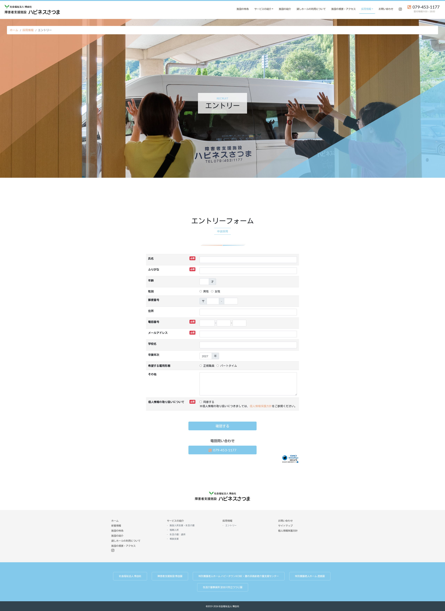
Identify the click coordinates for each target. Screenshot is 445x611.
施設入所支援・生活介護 (182, 525)
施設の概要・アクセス (343, 8)
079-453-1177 (426, 7)
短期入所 (213, 8)
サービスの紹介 (175, 520)
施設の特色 (243, 8)
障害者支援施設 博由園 (169, 576)
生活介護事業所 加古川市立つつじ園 (222, 587)
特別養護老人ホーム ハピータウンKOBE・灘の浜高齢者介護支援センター (239, 576)
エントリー (222, 8)
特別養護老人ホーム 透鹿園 (310, 576)
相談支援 (174, 538)
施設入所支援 (194, 8)
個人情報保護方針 (261, 406)
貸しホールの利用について (311, 8)
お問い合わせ (386, 8)
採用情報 (28, 30)
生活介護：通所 (233, 8)
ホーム (14, 30)
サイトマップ (285, 525)
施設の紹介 (285, 8)
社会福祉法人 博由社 (130, 576)
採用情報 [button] (366, 8)
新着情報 (116, 525)
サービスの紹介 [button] (262, 8)
